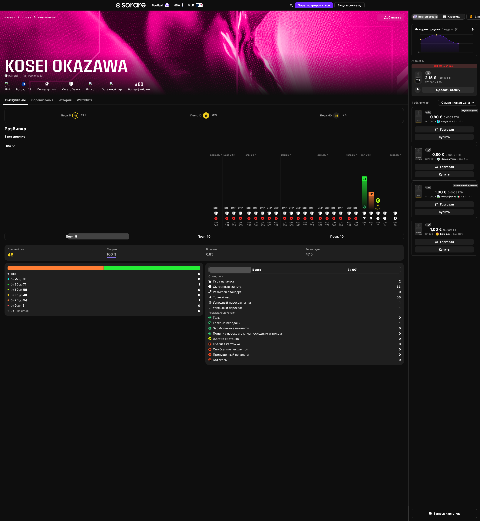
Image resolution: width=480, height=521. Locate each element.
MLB (191, 5)
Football (157, 5)
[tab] (451, 17)
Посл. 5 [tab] (71, 236)
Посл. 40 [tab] (337, 236)
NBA (177, 5)
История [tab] (64, 100)
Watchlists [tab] (84, 100)
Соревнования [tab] (42, 100)
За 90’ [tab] (352, 270)
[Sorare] (131, 5)
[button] (291, 5)
